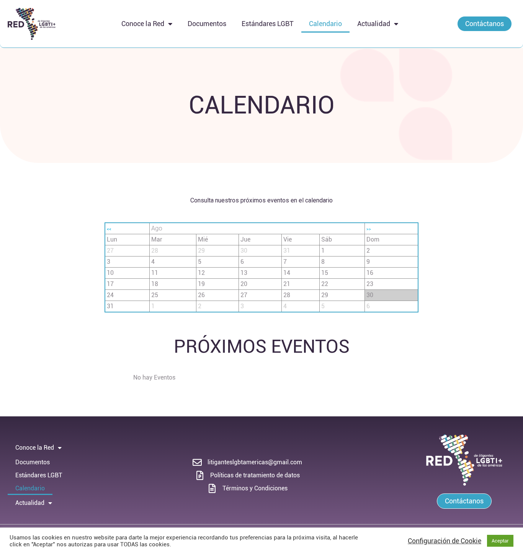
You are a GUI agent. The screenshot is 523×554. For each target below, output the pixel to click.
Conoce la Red (142, 24)
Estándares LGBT (268, 24)
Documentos (207, 24)
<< (109, 229)
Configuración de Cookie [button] (444, 541)
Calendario (325, 24)
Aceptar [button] (500, 541)
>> (368, 229)
